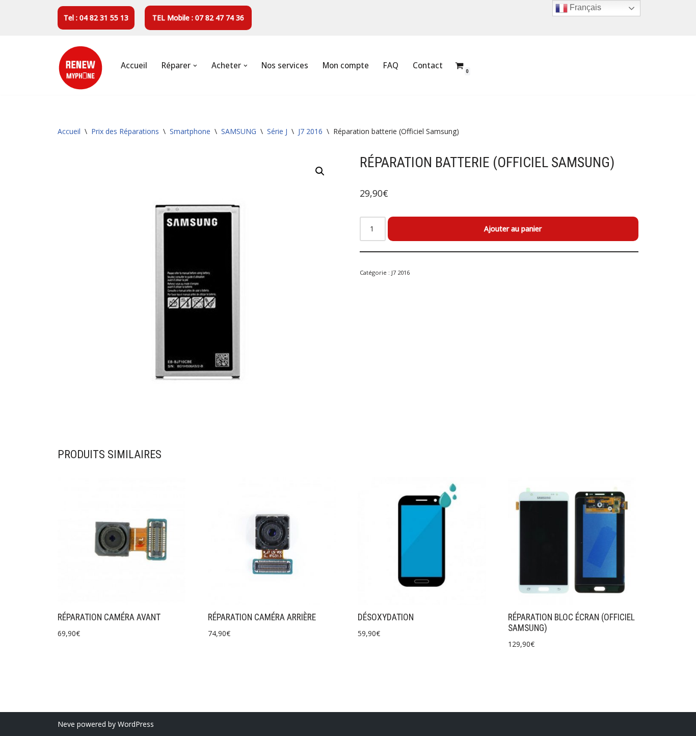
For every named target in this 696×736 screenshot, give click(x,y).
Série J (277, 131)
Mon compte (346, 65)
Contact (428, 65)
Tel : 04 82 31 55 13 (96, 17)
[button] (195, 66)
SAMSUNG (238, 131)
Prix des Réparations (125, 131)
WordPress (136, 724)
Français (584, 7)
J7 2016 (310, 131)
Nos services (284, 65)
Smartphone (190, 131)
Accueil (134, 65)
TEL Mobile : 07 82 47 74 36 (198, 17)
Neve (66, 724)
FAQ (390, 65)
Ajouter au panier (513, 228)
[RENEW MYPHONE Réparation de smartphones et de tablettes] (80, 68)
